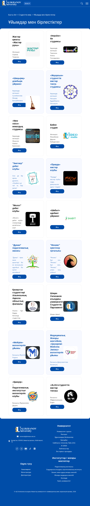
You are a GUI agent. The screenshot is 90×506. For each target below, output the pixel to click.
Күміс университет (64, 481)
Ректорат (64, 434)
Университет (64, 426)
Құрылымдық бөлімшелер (64, 437)
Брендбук (64, 440)
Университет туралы (64, 431)
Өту (19, 61)
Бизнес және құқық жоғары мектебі (64, 472)
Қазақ (26, 3)
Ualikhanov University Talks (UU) (64, 443)
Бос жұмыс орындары (64, 451)
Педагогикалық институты (64, 467)
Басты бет (12, 15)
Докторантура (26, 475)
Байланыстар (64, 448)
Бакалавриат (26, 469)
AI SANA (64, 446)
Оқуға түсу (26, 464)
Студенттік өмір (25, 15)
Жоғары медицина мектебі (64, 475)
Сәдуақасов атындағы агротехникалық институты (64, 469)
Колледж (64, 478)
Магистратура (26, 472)
